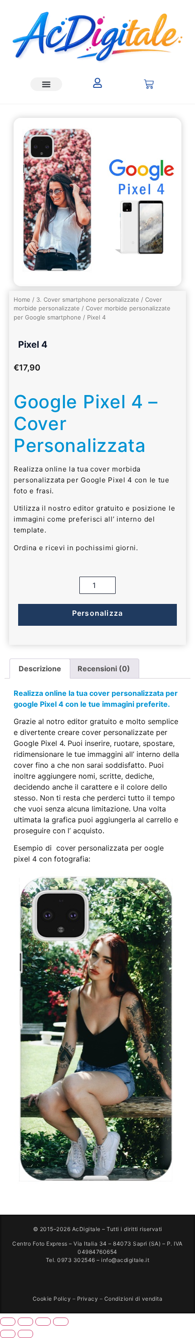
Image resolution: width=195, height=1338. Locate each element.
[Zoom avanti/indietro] (7, 1322)
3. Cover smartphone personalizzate (87, 299)
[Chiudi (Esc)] (60, 1322)
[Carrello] (149, 84)
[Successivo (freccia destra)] (25, 1334)
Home (22, 299)
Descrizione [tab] (40, 668)
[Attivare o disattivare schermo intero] (25, 1322)
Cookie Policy (52, 1298)
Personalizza (97, 613)
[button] (46, 84)
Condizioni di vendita (133, 1298)
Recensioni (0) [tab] (104, 668)
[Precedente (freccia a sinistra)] (7, 1334)
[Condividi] (43, 1322)
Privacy (87, 1298)
